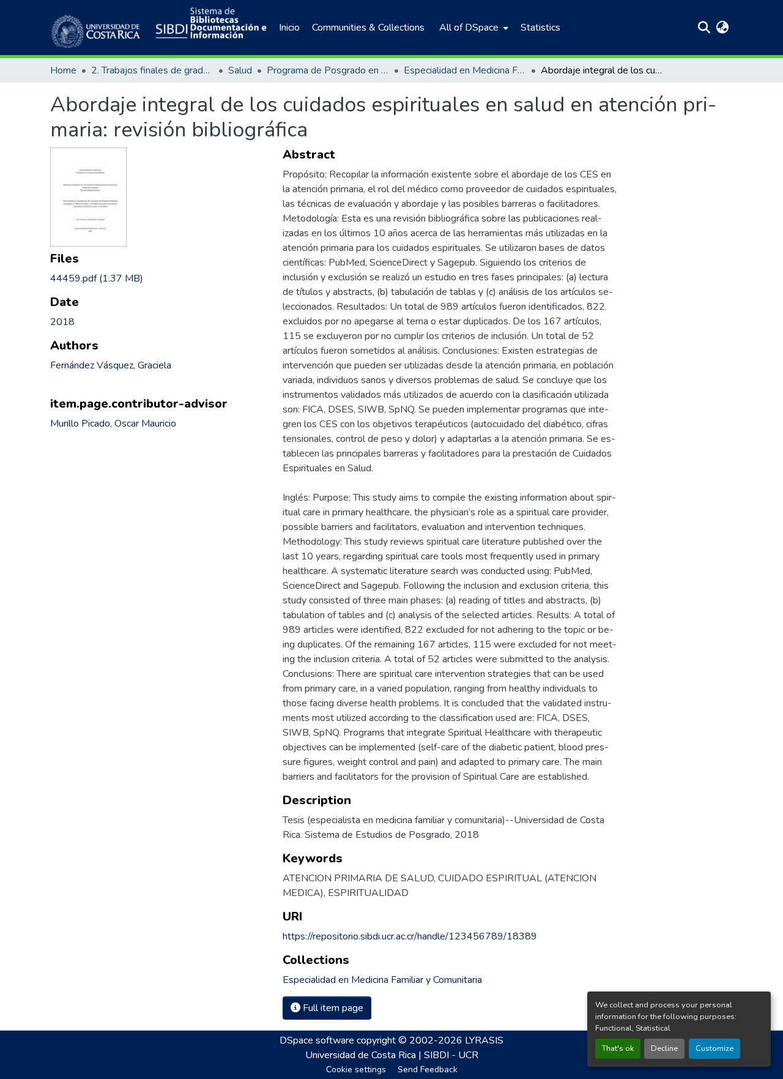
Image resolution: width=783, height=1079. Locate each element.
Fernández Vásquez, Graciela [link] (110, 365)
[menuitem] (472, 27)
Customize (714, 1048)
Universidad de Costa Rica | (364, 1055)
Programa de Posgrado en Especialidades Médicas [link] (328, 70)
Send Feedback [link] (428, 1069)
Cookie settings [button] (356, 1069)
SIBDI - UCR (451, 1055)
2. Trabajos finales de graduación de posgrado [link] (152, 70)
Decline (664, 1048)
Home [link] (63, 70)
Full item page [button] (331, 1008)
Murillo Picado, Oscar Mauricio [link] (113, 423)
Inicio (289, 27)
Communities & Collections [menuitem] (368, 27)
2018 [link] (62, 322)
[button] (96, 27)
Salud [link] (240, 70)
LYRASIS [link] (484, 1040)
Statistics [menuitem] (540, 27)
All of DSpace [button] (469, 27)
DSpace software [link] (317, 1040)
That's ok (618, 1048)
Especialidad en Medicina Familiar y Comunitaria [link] (465, 70)
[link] (159, 278)
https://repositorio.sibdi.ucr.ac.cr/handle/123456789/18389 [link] (410, 936)
